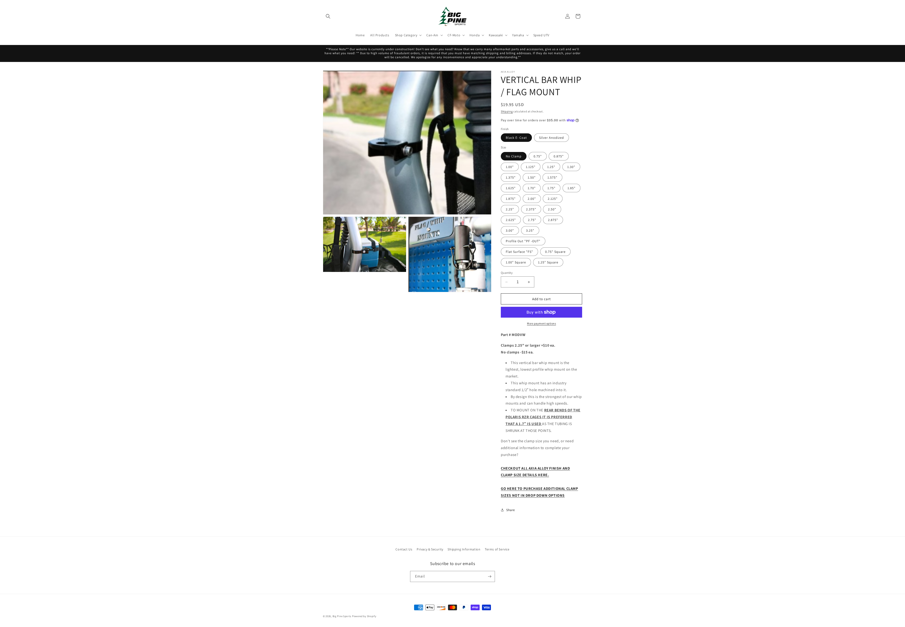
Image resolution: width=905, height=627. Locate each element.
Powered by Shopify (364, 616)
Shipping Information (464, 549)
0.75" (538, 156)
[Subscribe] (489, 576)
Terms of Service (497, 549)
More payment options (541, 323)
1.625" (511, 188)
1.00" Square (516, 262)
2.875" (553, 220)
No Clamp (514, 156)
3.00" (510, 230)
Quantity (507, 273)
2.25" (510, 209)
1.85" (572, 188)
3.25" (530, 230)
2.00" (532, 199)
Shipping (507, 111)
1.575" (552, 177)
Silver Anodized (551, 137)
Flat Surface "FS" (519, 252)
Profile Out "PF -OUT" (523, 241)
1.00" (510, 167)
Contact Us (403, 549)
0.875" (559, 156)
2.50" (552, 209)
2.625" (511, 220)
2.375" (531, 209)
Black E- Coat (516, 137)
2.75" (532, 220)
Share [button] (510, 510)
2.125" (553, 199)
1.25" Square (548, 262)
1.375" (511, 177)
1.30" (571, 167)
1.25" (551, 167)
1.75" (551, 188)
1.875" (511, 199)
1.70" (532, 188)
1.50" (532, 177)
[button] (328, 16)
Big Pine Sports (342, 616)
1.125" (530, 167)
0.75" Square (555, 252)
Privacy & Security (430, 549)
